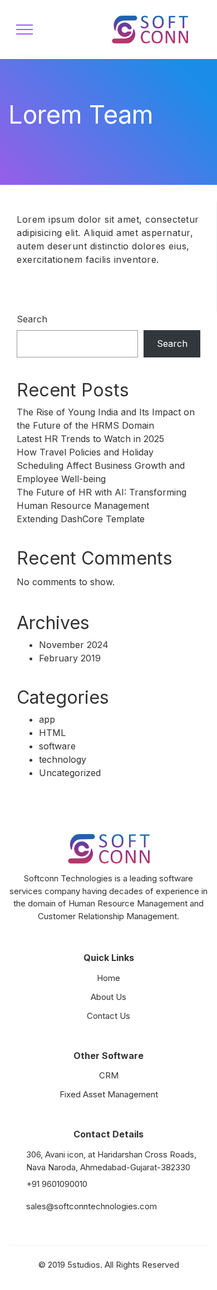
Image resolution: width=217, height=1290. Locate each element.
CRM (109, 1075)
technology (62, 759)
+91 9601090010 (56, 1184)
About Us (108, 997)
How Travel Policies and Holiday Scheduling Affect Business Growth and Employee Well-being (101, 465)
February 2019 (70, 658)
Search (32, 319)
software (57, 746)
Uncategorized (70, 772)
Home (108, 978)
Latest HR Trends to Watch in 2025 (90, 438)
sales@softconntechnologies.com (91, 1206)
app (47, 719)
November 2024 (73, 644)
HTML (52, 732)
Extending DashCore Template (81, 518)
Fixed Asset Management (109, 1094)
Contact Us (108, 1016)
